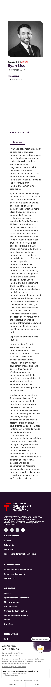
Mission (7, 593)
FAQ (6, 639)
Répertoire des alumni (14, 574)
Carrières (8, 624)
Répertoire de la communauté (18, 569)
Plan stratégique (12, 602)
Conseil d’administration (15, 611)
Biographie (17, 142)
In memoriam (10, 578)
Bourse (7, 540)
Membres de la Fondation (16, 615)
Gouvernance (10, 606)
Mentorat (8, 549)
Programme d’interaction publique (20, 554)
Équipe (7, 619)
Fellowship (9, 545)
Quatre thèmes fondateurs (16, 598)
